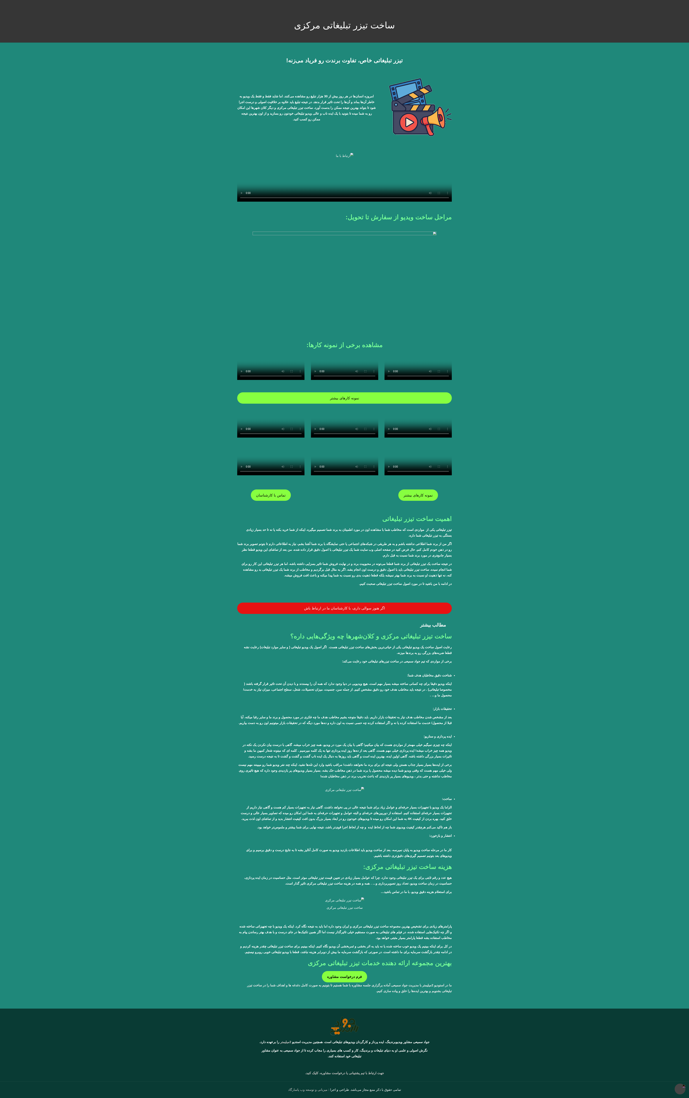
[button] (344, 625)
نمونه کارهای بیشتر (344, 398)
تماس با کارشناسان (271, 495)
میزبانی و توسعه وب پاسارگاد (307, 1090)
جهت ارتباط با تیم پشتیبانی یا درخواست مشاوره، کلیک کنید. (344, 1073)
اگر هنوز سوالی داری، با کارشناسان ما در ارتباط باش (344, 608)
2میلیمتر (285, 1042)
